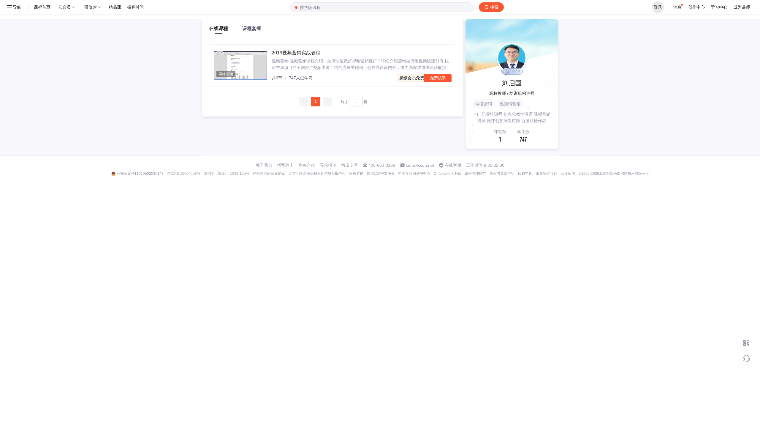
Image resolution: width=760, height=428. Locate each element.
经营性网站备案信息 (269, 173)
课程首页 (42, 7)
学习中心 (719, 7)
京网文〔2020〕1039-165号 (226, 173)
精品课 (115, 7)
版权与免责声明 (502, 173)
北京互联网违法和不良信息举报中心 (317, 173)
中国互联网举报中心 (414, 173)
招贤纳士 (285, 165)
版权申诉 (525, 173)
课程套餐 (251, 28)
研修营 (90, 7)
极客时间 (135, 7)
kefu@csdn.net (420, 165)
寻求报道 (328, 165)
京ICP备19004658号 (183, 173)
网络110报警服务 (381, 173)
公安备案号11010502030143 (140, 173)
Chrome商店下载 (447, 173)
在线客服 (453, 165)
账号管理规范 (475, 173)
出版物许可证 (546, 173)
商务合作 (306, 165)
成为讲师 (741, 7)
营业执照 (568, 173)
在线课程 (218, 28)
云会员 (64, 7)
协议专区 (349, 165)
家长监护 (356, 173)
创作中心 (696, 7)
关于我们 (264, 165)
